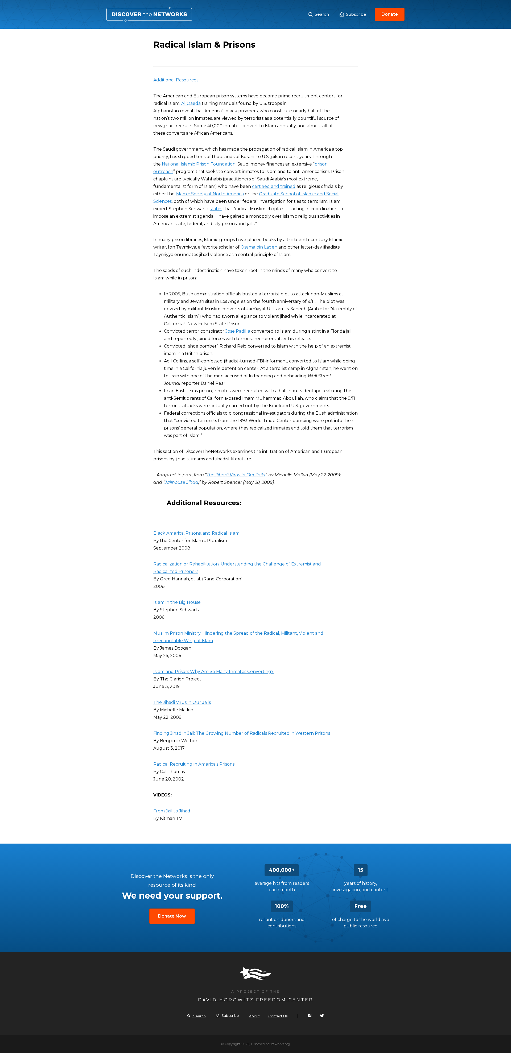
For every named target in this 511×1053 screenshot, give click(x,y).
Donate (389, 14)
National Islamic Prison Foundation (199, 164)
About (254, 1016)
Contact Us (277, 1016)
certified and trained (273, 186)
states (216, 208)
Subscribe (356, 14)
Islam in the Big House (177, 602)
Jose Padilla (237, 331)
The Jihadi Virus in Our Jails (182, 702)
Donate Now (172, 916)
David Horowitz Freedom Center (255, 999)
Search (322, 14)
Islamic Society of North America (210, 193)
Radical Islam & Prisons (149, 14)
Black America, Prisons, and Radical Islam (196, 533)
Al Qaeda (191, 103)
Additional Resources (175, 79)
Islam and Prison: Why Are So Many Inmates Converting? (213, 671)
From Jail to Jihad (171, 811)
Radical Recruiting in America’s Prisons (193, 764)
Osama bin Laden (259, 247)
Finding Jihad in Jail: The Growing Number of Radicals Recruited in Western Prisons (241, 733)
